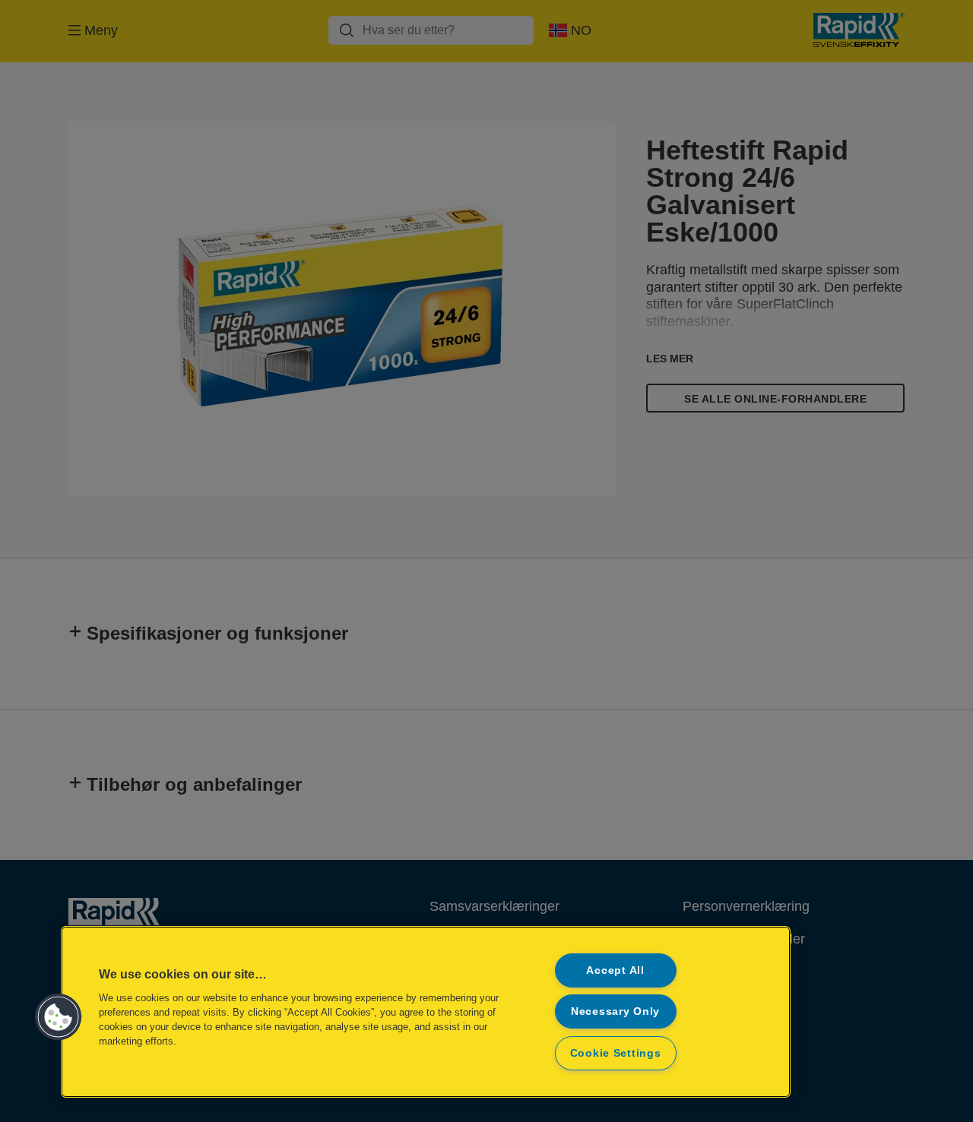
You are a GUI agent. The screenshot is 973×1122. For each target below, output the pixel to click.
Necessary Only (615, 1011)
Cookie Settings (615, 1053)
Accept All (615, 970)
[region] (426, 1012)
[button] (58, 1017)
